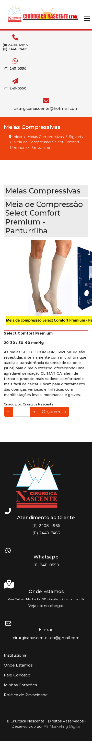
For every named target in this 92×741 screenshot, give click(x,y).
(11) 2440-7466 (46, 533)
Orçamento (54, 411)
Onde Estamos (18, 665)
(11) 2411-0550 (15, 68)
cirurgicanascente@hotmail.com (46, 108)
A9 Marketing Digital (62, 726)
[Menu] (87, 18)
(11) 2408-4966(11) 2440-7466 (15, 47)
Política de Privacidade (26, 694)
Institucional (15, 655)
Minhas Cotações (20, 685)
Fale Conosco (17, 675)
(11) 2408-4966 (46, 525)
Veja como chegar (46, 605)
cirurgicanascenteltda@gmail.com (46, 637)
